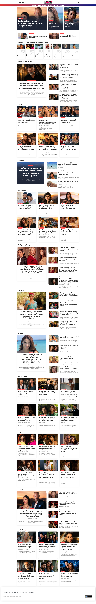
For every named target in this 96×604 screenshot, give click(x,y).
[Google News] (22, 2)
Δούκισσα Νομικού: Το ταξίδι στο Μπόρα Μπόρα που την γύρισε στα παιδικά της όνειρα (68, 164)
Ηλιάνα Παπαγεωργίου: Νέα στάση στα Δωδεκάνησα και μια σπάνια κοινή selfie (55, 24)
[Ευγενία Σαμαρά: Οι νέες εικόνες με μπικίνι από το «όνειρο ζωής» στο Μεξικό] (53, 359)
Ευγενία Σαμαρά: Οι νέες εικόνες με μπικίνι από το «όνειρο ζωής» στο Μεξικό (68, 358)
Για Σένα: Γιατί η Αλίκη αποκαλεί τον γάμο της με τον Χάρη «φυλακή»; (30, 23)
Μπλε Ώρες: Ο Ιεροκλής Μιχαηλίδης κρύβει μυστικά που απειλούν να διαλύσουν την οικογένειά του (26, 576)
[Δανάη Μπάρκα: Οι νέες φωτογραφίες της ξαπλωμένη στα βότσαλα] (53, 338)
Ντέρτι (27, 55)
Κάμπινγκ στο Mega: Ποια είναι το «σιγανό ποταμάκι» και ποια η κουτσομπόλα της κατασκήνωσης (68, 323)
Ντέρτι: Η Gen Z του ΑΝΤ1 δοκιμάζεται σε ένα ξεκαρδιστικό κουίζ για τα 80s (26, 474)
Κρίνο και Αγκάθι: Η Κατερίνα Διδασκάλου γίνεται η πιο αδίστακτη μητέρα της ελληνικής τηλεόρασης (26, 420)
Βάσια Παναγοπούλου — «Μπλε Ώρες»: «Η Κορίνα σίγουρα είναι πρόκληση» (25, 546)
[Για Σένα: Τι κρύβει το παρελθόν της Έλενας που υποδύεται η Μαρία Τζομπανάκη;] (53, 504)
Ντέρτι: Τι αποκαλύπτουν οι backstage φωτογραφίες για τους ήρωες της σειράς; (47, 448)
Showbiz (51, 20)
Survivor (54, 56)
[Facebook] (17, 2)
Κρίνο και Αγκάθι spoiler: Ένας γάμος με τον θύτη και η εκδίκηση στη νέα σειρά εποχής (69, 420)
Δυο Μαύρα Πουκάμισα (24, 61)
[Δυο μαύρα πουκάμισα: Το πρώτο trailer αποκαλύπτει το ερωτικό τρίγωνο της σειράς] (53, 87)
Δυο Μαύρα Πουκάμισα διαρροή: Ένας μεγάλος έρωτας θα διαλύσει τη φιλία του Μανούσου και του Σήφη (69, 76)
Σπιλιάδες (67, 20)
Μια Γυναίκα (32, 33)
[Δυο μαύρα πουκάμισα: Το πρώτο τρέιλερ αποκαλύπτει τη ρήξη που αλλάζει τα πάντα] (53, 97)
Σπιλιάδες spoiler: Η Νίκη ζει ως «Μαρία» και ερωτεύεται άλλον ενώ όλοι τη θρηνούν (26, 147)
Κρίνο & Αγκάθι (22, 376)
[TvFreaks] (48, 2)
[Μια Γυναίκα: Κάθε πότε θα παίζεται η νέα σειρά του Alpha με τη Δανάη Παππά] (69, 198)
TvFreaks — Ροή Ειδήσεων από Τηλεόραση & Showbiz (33, 42)
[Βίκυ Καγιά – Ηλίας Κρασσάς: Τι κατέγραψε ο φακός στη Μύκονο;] (52, 175)
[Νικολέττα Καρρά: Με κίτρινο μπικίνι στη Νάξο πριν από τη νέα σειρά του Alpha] (74, 46)
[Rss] (25, 2)
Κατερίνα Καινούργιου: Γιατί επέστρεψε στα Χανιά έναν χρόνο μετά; (68, 182)
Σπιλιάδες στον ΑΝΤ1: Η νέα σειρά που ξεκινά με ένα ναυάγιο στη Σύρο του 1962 (68, 147)
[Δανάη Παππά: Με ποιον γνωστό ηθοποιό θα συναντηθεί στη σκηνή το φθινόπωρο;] (39, 46)
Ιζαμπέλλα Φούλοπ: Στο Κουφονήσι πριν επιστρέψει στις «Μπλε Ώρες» (68, 367)
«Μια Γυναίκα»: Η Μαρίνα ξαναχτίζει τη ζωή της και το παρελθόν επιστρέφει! (47, 206)
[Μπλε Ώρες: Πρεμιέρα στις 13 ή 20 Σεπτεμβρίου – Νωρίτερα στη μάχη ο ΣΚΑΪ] (48, 537)
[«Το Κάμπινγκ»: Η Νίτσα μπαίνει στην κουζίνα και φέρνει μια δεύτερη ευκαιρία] (31, 301)
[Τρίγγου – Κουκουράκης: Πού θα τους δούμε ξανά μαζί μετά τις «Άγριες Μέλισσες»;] (53, 348)
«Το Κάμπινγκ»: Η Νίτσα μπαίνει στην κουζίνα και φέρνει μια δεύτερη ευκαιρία (31, 315)
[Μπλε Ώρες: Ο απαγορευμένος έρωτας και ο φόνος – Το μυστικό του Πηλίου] (69, 566)
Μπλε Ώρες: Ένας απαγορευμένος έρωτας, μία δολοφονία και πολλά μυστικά (47, 576)
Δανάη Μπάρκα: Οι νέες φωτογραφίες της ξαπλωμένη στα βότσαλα (69, 336)
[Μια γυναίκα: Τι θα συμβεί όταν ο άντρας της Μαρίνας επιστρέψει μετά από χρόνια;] (23, 36)
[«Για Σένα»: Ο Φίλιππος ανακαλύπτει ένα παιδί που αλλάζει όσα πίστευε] (53, 524)
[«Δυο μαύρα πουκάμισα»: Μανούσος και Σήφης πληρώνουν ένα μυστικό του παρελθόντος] (53, 67)
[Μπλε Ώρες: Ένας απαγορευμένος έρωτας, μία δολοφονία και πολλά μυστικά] (48, 566)
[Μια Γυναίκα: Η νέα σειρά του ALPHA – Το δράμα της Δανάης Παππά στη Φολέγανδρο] (48, 222)
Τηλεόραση (63, 56)
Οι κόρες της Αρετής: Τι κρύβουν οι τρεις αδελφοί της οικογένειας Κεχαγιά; (31, 269)
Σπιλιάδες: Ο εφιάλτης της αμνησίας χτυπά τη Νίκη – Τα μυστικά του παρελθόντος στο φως (47, 148)
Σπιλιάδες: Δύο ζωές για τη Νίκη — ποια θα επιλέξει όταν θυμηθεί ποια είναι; (71, 24)
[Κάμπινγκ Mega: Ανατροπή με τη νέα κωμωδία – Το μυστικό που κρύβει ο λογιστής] (53, 305)
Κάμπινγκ (21, 290)
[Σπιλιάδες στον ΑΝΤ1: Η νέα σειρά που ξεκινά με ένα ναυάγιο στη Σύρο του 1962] (69, 139)
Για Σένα (20, 18)
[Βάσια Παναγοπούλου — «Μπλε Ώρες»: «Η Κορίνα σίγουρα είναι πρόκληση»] (26, 537)
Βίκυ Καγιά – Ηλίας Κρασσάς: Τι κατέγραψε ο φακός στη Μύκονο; (68, 173)
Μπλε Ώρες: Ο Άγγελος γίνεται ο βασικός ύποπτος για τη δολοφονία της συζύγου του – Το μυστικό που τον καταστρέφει (69, 548)
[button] (78, 2)
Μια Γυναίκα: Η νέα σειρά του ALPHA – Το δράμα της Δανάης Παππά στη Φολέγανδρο (47, 231)
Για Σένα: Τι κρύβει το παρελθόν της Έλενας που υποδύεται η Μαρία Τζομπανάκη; (68, 503)
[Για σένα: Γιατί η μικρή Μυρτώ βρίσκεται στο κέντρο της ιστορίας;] (54, 36)
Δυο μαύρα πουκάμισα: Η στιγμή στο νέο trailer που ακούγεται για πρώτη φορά (31, 85)
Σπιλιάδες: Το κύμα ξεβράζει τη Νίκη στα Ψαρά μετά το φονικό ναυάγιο (69, 120)
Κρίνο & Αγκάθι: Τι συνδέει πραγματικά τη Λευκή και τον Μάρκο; (26, 392)
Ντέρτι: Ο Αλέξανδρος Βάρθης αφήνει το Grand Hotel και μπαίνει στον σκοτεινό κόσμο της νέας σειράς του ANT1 (69, 475)
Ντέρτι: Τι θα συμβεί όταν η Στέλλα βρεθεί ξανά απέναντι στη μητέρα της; (30, 52)
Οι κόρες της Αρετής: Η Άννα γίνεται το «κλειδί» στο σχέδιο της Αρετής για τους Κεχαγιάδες (69, 259)
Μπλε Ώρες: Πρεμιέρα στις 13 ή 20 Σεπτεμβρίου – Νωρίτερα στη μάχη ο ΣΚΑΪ (47, 546)
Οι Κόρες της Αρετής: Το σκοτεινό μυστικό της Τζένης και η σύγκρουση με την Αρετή (69, 249)
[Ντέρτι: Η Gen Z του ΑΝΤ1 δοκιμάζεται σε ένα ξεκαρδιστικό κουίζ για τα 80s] (26, 465)
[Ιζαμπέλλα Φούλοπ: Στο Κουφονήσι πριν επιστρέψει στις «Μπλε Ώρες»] (53, 369)
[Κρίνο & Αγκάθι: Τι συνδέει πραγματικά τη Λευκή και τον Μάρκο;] (26, 384)
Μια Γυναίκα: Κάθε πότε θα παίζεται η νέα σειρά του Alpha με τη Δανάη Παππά (68, 206)
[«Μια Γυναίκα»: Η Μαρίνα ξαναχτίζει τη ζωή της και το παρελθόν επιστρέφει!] (48, 198)
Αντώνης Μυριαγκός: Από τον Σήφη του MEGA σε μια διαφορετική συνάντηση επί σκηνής (66, 52)
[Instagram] (24, 2)
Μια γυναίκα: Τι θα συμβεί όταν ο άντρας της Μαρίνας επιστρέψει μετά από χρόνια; (38, 36)
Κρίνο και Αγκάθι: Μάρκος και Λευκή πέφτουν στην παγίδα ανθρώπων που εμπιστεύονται (47, 393)
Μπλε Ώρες (21, 530)
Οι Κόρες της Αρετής (24, 244)
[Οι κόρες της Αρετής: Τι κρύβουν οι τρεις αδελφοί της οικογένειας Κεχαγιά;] (31, 256)
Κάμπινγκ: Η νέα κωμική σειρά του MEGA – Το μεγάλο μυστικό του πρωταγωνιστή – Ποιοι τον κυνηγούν (69, 294)
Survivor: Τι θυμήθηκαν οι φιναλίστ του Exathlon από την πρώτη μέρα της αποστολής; (56, 52)
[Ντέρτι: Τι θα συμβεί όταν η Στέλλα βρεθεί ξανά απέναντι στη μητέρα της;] (30, 46)
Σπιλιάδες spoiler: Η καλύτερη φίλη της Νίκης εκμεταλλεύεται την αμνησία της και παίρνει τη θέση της (47, 121)
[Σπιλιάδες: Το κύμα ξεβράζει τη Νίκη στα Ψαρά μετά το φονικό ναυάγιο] (69, 111)
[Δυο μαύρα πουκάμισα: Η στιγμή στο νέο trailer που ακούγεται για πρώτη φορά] (31, 72)
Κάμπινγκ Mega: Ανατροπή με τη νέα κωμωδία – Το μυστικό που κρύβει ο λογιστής (69, 304)
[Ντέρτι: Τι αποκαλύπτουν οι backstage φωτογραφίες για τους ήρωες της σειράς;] (48, 439)
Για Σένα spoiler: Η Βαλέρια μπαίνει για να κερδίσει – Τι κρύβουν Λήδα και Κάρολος (68, 513)
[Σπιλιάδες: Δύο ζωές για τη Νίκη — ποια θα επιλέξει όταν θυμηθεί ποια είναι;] (71, 18)
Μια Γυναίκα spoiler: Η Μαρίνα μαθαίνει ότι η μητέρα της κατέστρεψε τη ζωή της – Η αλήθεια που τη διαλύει (26, 232)
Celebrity (30, 165)
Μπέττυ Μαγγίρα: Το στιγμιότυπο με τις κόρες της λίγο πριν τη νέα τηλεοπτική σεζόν (20, 52)
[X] (19, 2)
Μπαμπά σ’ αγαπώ (47, 56)
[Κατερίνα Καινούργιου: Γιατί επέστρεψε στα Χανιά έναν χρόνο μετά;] (52, 184)
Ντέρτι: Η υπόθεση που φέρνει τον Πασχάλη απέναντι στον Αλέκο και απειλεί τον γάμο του (69, 449)
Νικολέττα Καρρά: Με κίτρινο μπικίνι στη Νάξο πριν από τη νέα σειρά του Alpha (74, 52)
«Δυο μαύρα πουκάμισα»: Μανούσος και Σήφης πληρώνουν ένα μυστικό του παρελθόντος (69, 66)
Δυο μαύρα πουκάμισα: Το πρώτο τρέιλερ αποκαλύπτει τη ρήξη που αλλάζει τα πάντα (68, 96)
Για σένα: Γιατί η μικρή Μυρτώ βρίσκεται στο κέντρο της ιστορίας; (68, 35)
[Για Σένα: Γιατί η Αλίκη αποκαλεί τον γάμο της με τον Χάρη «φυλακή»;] (31, 500)
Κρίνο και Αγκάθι (21, 389)
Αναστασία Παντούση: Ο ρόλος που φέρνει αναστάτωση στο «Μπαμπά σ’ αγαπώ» (47, 52)
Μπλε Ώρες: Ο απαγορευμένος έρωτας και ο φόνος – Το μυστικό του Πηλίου (69, 575)
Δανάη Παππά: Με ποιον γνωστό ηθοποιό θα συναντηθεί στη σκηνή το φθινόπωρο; (38, 52)
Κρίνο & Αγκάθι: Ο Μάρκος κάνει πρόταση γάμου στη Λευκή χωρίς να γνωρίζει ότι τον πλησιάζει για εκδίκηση (69, 393)
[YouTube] (21, 2)
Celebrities (21, 160)
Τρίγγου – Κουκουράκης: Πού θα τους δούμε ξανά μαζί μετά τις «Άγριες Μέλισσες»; (69, 347)
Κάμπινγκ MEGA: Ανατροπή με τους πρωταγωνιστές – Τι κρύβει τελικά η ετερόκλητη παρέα (69, 313)
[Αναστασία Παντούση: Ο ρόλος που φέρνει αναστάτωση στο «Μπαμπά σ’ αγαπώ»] (48, 46)
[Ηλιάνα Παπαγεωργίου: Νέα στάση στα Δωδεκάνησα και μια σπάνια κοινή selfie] (55, 18)
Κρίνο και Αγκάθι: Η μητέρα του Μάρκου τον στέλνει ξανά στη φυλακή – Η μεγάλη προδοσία (47, 420)
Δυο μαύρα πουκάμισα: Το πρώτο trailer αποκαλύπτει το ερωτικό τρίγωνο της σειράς (68, 86)
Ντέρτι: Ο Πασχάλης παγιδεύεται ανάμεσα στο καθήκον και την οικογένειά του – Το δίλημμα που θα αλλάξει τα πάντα (47, 476)
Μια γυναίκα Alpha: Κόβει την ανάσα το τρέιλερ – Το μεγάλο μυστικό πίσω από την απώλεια (69, 232)
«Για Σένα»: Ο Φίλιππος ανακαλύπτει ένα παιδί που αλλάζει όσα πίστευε (68, 522)
